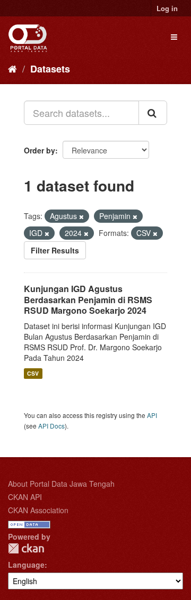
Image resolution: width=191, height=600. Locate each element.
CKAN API (25, 497)
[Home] (12, 68)
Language (26, 564)
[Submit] (152, 113)
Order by (39, 150)
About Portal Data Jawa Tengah (61, 483)
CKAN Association (38, 510)
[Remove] (81, 216)
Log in (167, 8)
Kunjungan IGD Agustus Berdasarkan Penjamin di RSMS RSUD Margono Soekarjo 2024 (88, 300)
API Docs (51, 425)
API (152, 415)
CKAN (26, 548)
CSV (33, 373)
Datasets (50, 69)
